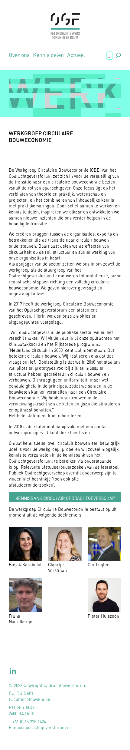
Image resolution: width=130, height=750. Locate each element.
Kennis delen (48, 55)
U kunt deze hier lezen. (68, 432)
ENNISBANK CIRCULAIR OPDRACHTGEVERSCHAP (65, 498)
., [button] (117, 54)
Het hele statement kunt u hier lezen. (46, 415)
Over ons (19, 55)
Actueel (76, 55)
